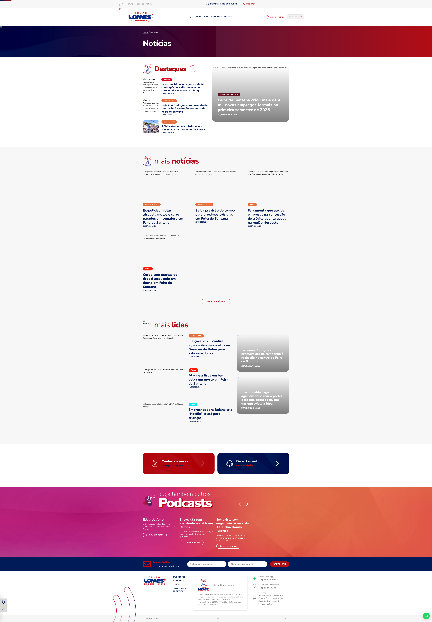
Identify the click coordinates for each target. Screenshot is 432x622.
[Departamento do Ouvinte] (3, 601)
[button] (247, 504)
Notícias (228, 17)
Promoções (216, 17)
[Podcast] (3, 608)
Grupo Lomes (202, 17)
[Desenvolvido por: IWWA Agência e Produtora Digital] (286, 618)
